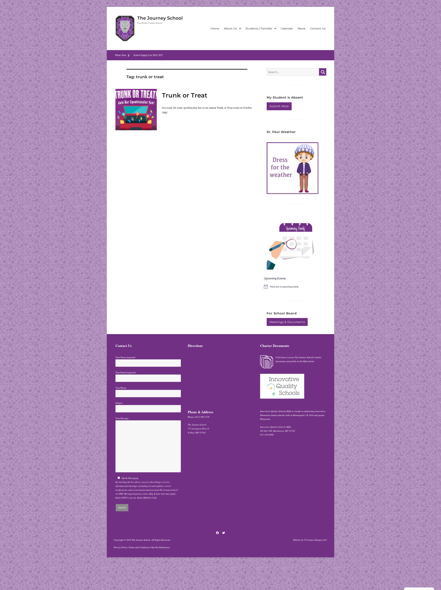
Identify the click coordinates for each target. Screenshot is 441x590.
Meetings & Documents (287, 322)
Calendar (287, 28)
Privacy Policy (120, 547)
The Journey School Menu (146, 55)
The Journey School (160, 18)
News (301, 28)
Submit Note (279, 106)
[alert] (296, 287)
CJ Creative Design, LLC (315, 539)
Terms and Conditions (139, 547)
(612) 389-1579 (202, 416)
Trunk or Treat (184, 95)
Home (215, 28)
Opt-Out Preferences (160, 547)
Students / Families (258, 28)
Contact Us (318, 28)
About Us (230, 28)
